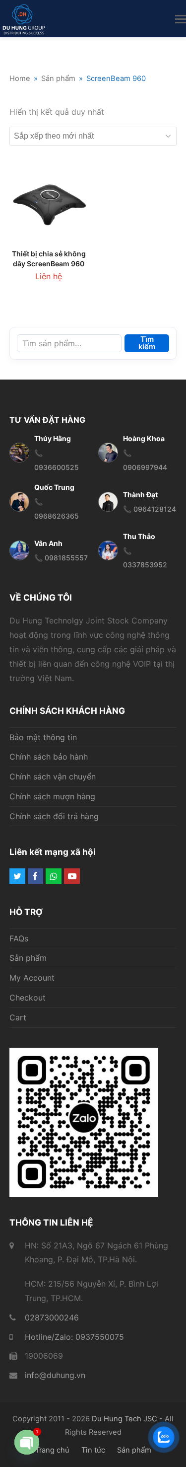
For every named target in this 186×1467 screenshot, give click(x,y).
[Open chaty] (26, 1442)
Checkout (27, 998)
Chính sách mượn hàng (52, 796)
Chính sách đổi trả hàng (54, 816)
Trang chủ (52, 1450)
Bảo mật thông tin (43, 737)
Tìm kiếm (146, 343)
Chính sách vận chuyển (52, 776)
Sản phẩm (28, 958)
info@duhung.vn (55, 1375)
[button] (180, 18)
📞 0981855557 (61, 557)
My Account (32, 978)
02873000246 (52, 1317)
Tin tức (93, 1450)
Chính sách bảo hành (48, 757)
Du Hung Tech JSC (124, 1418)
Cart (17, 1017)
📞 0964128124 (149, 509)
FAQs (18, 938)
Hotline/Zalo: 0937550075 (74, 1337)
